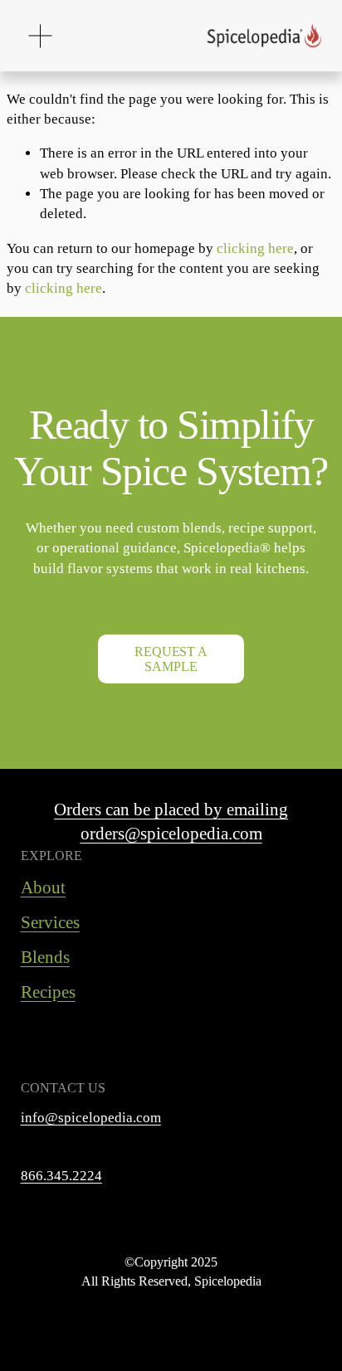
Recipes (48, 992)
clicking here (255, 248)
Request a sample (171, 658)
